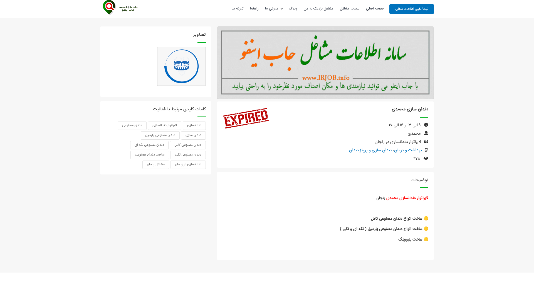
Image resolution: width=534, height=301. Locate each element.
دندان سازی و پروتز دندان (370, 150)
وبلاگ (293, 9)
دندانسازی (194, 125)
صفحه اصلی (375, 9)
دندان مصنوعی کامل (187, 145)
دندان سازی (193, 135)
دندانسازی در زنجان (188, 164)
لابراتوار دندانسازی (164, 125)
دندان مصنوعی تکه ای (149, 145)
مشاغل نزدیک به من (318, 9)
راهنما (254, 9)
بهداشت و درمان (408, 150)
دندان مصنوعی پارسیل (160, 135)
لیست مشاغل (350, 9)
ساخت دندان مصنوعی (150, 154)
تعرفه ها (238, 9)
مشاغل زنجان (156, 164)
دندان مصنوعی (132, 125)
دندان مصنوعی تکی (188, 154)
